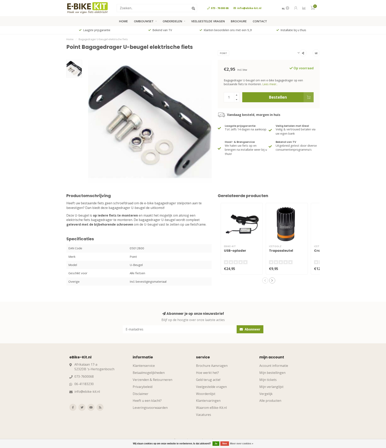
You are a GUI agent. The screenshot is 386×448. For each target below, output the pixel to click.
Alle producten (270, 400)
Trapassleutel (281, 250)
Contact (260, 21)
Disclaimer (140, 394)
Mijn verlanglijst (271, 387)
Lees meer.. (269, 84)
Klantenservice (144, 365)
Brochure (239, 21)
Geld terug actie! (208, 379)
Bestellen (278, 97)
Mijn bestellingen (272, 372)
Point (223, 53)
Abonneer (252, 329)
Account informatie (273, 365)
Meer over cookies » (241, 443)
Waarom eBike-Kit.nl (211, 407)
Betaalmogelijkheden (149, 372)
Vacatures (203, 414)
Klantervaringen (208, 400)
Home (123, 21)
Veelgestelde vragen (208, 21)
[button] (265, 280)
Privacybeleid (142, 387)
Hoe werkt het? (207, 372)
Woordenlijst (205, 394)
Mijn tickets (268, 379)
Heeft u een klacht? (147, 400)
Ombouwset (144, 21)
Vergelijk (266, 394)
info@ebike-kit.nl (87, 391)
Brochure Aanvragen (212, 365)
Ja (216, 443)
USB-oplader (235, 250)
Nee (224, 443)
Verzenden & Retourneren (152, 379)
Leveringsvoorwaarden (150, 407)
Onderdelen (172, 21)
